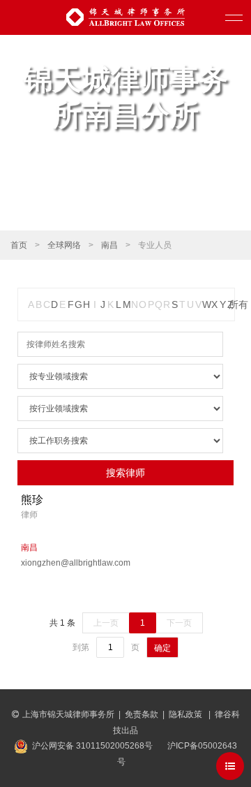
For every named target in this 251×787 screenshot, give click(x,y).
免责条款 (141, 714)
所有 (238, 304)
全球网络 (64, 245)
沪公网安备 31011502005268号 (92, 746)
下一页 (179, 623)
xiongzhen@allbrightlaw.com (68, 563)
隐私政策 (186, 714)
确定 (162, 648)
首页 (18, 245)
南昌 (109, 245)
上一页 (106, 623)
